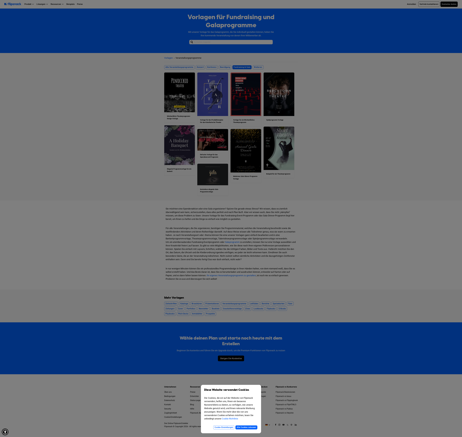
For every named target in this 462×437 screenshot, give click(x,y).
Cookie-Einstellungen (224, 427)
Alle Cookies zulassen (246, 427)
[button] (5, 432)
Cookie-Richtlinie (230, 418)
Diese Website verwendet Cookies (226, 390)
